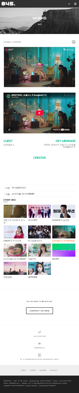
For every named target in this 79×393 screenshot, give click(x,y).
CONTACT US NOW (40, 311)
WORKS (33, 370)
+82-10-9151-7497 (39, 336)
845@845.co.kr (39, 348)
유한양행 (7, 277)
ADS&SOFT (52, 385)
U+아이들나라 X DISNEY (23, 194)
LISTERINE (32, 277)
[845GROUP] (8, 3)
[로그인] (69, 4)
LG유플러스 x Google (63, 241)
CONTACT (54, 370)
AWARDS (42, 370)
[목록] (74, 42)
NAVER (55, 259)
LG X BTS (32, 220)
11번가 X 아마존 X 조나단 (14, 221)
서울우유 (32, 259)
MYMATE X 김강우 (60, 220)
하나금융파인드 (19, 188)
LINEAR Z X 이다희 (12, 241)
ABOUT (24, 370)
